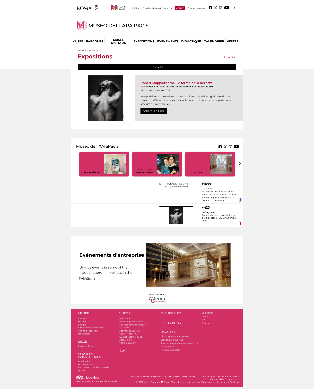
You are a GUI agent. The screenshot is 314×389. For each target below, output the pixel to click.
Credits (205, 382)
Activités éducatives (129, 330)
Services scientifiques (89, 355)
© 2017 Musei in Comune (147, 382)
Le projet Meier (86, 346)
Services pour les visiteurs (132, 324)
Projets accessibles (170, 350)
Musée (77, 41)
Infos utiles (125, 318)
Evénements (167, 41)
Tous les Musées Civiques (156, 8)
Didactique (191, 41)
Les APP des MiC (92, 172)
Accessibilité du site (219, 382)
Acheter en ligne (154, 110)
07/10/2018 (219, 195)
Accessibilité (126, 339)
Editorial (82, 318)
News (205, 316)
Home (81, 50)
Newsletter (84, 333)
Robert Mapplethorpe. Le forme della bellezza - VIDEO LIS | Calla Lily (219, 218)
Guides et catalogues (130, 336)
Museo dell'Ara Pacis (118, 26)
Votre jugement (127, 343)
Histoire (82, 321)
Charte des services (88, 330)
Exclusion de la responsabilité (186, 382)
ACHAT (179, 8)
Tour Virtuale (195, 172)
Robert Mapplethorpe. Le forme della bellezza (176, 83)
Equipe (82, 324)
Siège (82, 341)
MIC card (124, 327)
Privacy (167, 382)
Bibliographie (85, 364)
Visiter (233, 41)
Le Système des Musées (90, 327)
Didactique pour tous (171, 339)
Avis (204, 319)
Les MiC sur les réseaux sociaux (144, 171)
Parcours (94, 41)
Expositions (143, 41)
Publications (85, 361)
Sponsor (206, 323)
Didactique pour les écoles (174, 336)
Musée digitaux (118, 41)
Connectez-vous (196, 8)
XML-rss (235, 382)
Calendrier (214, 41)
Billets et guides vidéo (131, 321)
